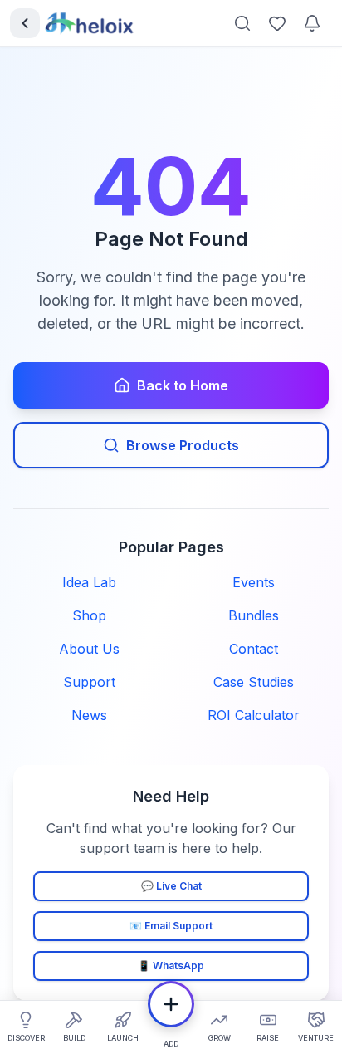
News (89, 715)
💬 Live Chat (171, 886)
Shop (89, 615)
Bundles (253, 615)
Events (253, 582)
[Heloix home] (89, 23)
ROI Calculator (254, 715)
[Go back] (25, 23)
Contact (253, 648)
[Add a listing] (171, 1004)
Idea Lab (89, 582)
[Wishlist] (277, 23)
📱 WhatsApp (171, 965)
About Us (89, 648)
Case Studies (253, 682)
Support (89, 682)
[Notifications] (312, 23)
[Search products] (242, 23)
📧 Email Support (171, 925)
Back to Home (182, 385)
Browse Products (182, 445)
